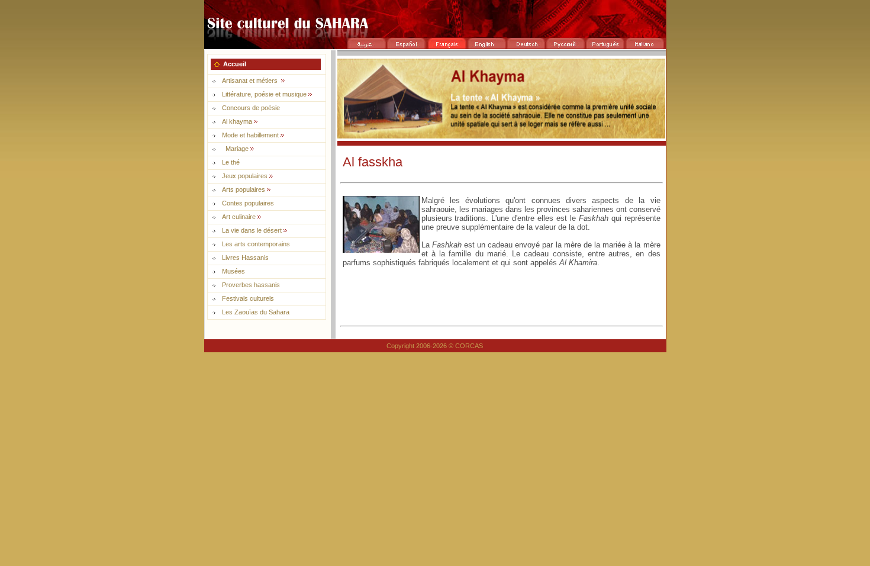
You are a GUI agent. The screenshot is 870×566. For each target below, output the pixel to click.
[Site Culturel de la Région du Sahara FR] (435, 34)
